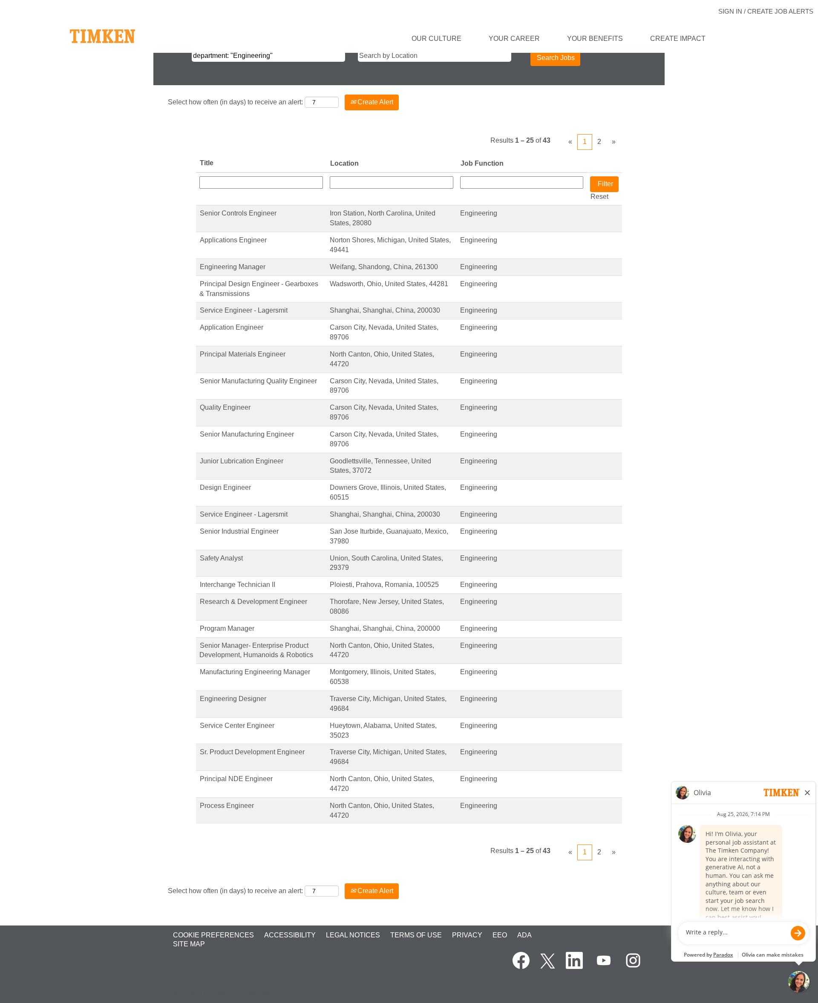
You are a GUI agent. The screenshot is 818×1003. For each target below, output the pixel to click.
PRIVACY (467, 935)
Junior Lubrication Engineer (241, 461)
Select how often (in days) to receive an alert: (235, 102)
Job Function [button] (482, 163)
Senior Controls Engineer (238, 213)
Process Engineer (227, 805)
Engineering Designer (233, 698)
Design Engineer (225, 487)
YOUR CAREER (514, 38)
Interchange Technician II (237, 584)
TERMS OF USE (416, 935)
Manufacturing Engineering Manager (255, 671)
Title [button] (206, 163)
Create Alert (374, 102)
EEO (500, 935)
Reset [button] (599, 196)
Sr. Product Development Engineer (252, 752)
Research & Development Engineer (253, 601)
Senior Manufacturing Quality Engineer (258, 381)
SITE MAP (189, 944)
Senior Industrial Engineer (239, 531)
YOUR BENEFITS (595, 38)
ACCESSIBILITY (290, 935)
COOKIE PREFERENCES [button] (213, 935)
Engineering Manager (232, 266)
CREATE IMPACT (678, 38)
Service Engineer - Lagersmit (244, 310)
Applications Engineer (233, 240)
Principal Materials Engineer (242, 354)
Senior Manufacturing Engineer (247, 434)
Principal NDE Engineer (236, 778)
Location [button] (344, 163)
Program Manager (227, 628)
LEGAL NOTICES (353, 935)
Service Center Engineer (237, 725)
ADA (524, 935)
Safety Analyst (221, 558)
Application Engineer (231, 327)
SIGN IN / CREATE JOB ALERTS (765, 11)
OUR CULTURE (436, 38)
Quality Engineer (225, 407)
